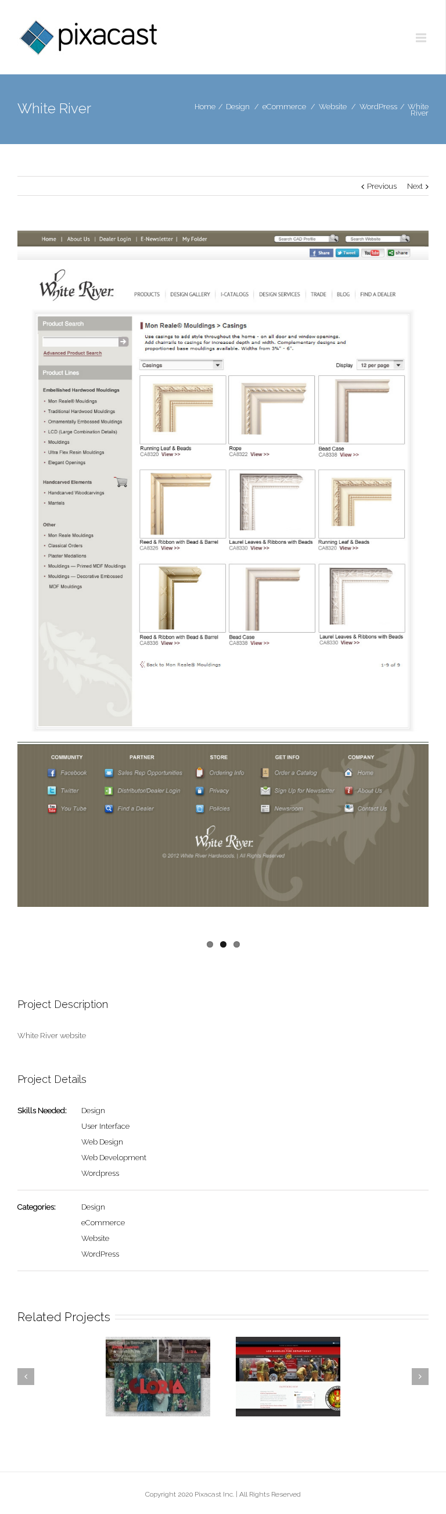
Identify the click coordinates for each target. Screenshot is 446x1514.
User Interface (105, 1126)
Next (415, 186)
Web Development (113, 1157)
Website (333, 106)
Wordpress (100, 1173)
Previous (382, 186)
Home (205, 106)
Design (238, 106)
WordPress (378, 106)
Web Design (102, 1142)
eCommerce (284, 106)
